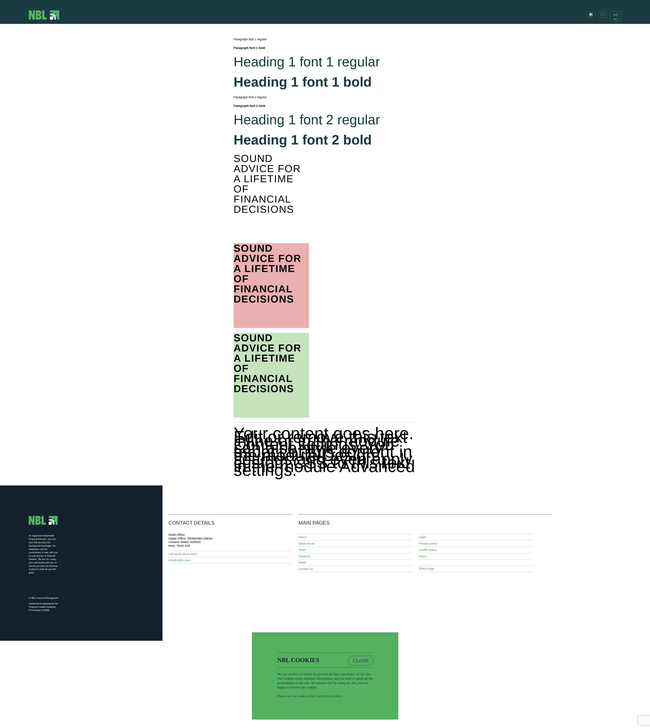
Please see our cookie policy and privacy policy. (310, 696)
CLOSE (361, 660)
